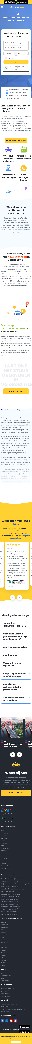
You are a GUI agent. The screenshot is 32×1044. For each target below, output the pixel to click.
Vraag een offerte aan (16, 140)
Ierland (3, 851)
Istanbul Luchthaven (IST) (9, 909)
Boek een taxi (16, 391)
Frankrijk (4, 836)
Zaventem (4, 925)
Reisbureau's (5, 991)
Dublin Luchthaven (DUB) (9, 902)
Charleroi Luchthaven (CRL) (10, 881)
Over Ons (4, 973)
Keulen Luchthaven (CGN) (9, 904)
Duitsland (4, 838)
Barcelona (4, 942)
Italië (2, 846)
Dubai (3, 965)
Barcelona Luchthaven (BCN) (10, 907)
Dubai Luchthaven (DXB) (9, 912)
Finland (3, 868)
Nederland (4, 833)
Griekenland (5, 848)
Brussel (3, 922)
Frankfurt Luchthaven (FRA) (10, 897)
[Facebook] (2, 1020)
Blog (2, 978)
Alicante (3, 945)
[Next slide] (19, 597)
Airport (19, 7)
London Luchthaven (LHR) (9, 914)
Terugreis (11, 58)
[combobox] (16, 43)
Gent (2, 930)
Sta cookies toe (16, 1042)
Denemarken (5, 866)
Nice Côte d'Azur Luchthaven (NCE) (12, 889)
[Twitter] (6, 1020)
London (3, 950)
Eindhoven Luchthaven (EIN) (10, 899)
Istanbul (3, 963)
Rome (3, 953)
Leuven (3, 932)
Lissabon (4, 947)
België (3, 830)
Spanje (3, 841)
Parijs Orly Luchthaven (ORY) (10, 886)
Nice (2, 940)
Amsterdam (5, 935)
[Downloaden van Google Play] (22, 2)
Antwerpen (4, 927)
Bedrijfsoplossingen (7, 989)
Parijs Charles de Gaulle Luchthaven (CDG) (15, 884)
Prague (3, 955)
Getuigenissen (5, 981)
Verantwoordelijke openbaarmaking (13, 1009)
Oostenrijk (4, 858)
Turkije (3, 871)
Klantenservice (6, 976)
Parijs (2, 937)
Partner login (5, 1012)
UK (2, 853)
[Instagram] (15, 1020)
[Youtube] (11, 1020)
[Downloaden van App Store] (10, 2)
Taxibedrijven (5, 996)
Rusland (4, 410)
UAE (2, 856)
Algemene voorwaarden (9, 1004)
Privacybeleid (5, 1007)
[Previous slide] (12, 597)
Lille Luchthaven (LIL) (8, 892)
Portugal (4, 843)
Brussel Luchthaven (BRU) (9, 879)
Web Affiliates (5, 994)
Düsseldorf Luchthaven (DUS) (11, 894)
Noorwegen (5, 861)
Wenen (3, 960)
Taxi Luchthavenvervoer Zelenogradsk (13, 744)
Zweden (3, 863)
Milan (2, 958)
